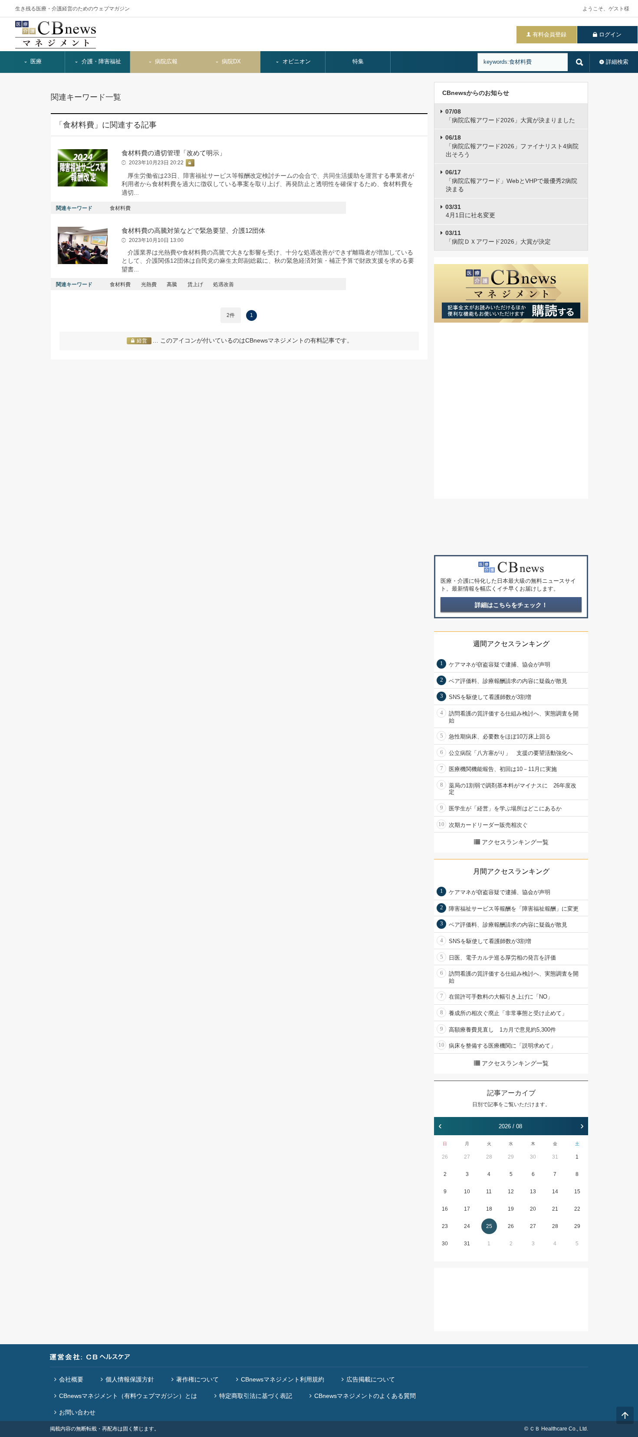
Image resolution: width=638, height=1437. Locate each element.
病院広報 (165, 62)
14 (555, 1192)
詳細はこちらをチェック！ (511, 604)
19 (511, 1209)
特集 (358, 62)
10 (467, 1192)
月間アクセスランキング (511, 871)
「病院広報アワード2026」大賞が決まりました (510, 116)
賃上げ (195, 284)
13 (533, 1192)
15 (577, 1192)
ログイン (610, 34)
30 (533, 1157)
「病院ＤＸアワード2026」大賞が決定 (498, 237)
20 (533, 1209)
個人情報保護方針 (129, 1379)
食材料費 (120, 208)
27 (467, 1157)
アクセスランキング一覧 (515, 842)
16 (445, 1209)
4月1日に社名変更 (470, 211)
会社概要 (71, 1379)
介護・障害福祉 (100, 62)
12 (511, 1192)
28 (489, 1157)
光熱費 (149, 284)
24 (467, 1226)
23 (445, 1226)
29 (511, 1157)
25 (489, 1226)
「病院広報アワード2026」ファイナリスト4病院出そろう (512, 146)
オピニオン (296, 62)
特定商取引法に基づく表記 (255, 1395)
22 (577, 1209)
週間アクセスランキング (511, 643)
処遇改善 (223, 284)
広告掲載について (370, 1379)
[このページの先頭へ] (625, 1415)
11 (489, 1192)
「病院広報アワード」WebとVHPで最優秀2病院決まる (511, 181)
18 (489, 1209)
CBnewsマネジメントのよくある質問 (365, 1395)
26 (445, 1157)
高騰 (172, 284)
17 (467, 1209)
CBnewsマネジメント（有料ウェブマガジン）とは (128, 1395)
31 (555, 1157)
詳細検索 (617, 62)
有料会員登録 (549, 34)
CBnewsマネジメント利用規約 (282, 1379)
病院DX (230, 62)
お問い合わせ (77, 1412)
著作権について (197, 1379)
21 (555, 1209)
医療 (35, 62)
